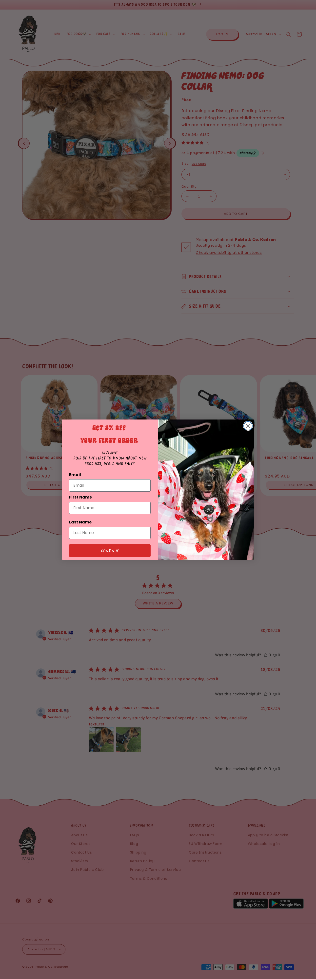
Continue (110, 550)
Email (75, 475)
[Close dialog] (248, 425)
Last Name (80, 522)
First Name (80, 497)
